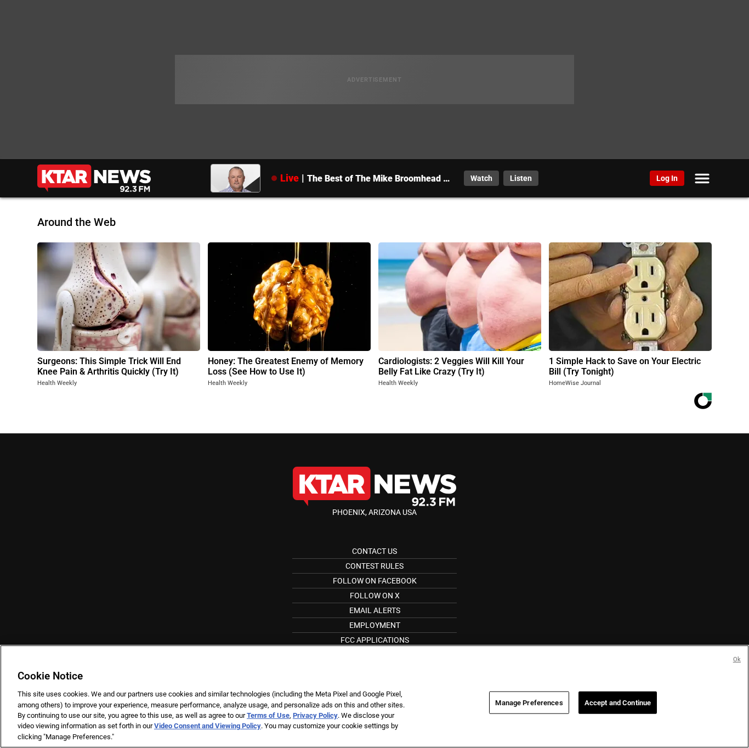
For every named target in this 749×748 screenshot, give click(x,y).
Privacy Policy (315, 715)
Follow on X (375, 595)
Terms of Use (268, 715)
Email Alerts (374, 610)
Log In (667, 178)
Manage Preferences (529, 702)
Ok (737, 659)
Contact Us (374, 551)
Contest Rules (374, 566)
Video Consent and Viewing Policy (207, 726)
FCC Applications (375, 640)
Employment (374, 625)
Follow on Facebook (375, 580)
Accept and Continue (618, 702)
